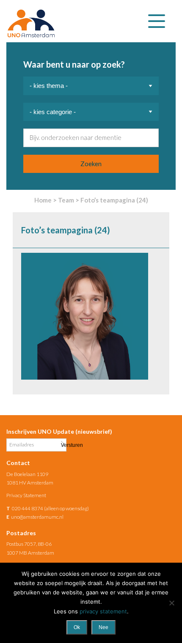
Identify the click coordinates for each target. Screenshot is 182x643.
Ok (77, 627)
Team (66, 200)
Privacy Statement (26, 495)
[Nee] (171, 603)
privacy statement (103, 611)
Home (43, 200)
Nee (103, 627)
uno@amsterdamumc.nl (37, 517)
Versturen (62, 444)
